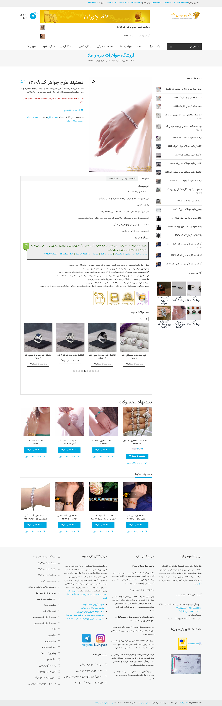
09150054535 (158, 2)
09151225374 (170, 2)
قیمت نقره (47, 47)
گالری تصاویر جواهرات (47, 672)
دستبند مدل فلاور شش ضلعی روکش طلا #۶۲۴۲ (35, 517)
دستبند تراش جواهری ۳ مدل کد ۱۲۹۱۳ (137, 442)
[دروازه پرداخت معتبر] (182, 644)
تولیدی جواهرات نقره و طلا (105, 702)
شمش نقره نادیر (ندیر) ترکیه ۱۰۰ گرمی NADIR (85, 619)
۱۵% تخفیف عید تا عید (46, 599)
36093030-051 (136, 2)
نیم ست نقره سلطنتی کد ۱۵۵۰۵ (134, 357)
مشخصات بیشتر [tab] (129, 178)
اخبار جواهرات (50, 641)
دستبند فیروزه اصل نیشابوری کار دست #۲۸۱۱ (103, 517)
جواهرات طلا (125, 47)
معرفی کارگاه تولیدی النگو (45, 593)
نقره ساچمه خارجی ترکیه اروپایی (90, 612)
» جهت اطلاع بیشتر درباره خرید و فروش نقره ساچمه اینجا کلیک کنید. (86, 594)
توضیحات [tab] (145, 178)
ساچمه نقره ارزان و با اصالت (92, 608)
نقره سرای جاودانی (141, 702)
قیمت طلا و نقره (49, 611)
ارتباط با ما (183, 611)
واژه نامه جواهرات (48, 647)
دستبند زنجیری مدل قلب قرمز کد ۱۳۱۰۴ (69, 442)
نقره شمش (84, 47)
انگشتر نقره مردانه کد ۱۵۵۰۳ (70, 355)
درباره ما (31, 47)
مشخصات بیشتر (135, 364)
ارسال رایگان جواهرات (46, 575)
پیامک (95, 254)
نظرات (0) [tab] (113, 178)
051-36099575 (195, 608)
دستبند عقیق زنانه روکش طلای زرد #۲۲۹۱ (69, 517)
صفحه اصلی (128, 61)
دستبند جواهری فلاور (75, 121)
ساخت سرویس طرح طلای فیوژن (89, 670)
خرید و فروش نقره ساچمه (93, 604)
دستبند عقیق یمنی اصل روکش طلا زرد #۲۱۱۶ (137, 517)
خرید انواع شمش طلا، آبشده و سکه (89, 683)
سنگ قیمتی (65, 47)
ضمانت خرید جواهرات (47, 563)
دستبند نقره (117, 61)
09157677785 (112, 2)
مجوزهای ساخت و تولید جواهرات (42, 587)
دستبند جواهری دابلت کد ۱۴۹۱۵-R (103, 442)
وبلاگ (54, 629)
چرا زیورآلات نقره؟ (48, 653)
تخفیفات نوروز (50, 605)
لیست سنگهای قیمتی (47, 665)
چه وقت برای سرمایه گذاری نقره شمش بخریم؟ (85, 615)
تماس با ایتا (106, 254)
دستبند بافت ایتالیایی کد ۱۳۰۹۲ (35, 442)
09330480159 (124, 2)
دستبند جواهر (32, 117)
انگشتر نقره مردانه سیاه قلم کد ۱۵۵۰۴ (102, 357)
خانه (139, 47)
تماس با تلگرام (140, 254)
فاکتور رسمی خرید (48, 581)
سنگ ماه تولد (51, 659)
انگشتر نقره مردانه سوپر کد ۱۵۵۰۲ (38, 357)
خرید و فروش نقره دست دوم (44, 617)
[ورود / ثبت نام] (151, 46)
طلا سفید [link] (118, 218)
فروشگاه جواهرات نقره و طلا (44, 557)
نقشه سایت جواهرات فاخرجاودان (42, 684)
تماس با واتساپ (123, 254)
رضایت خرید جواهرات (46, 569)
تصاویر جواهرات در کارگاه (45, 678)
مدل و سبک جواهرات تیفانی (91, 664)
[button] (93, 81)
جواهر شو (52, 635)
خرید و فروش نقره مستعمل (45, 623)
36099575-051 (182, 2)
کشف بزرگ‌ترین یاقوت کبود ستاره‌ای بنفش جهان (83, 676)
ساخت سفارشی (104, 47)
